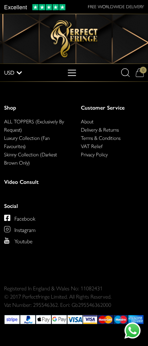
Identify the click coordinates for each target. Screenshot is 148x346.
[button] (125, 72)
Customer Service (103, 107)
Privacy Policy (94, 155)
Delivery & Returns (100, 130)
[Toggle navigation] (72, 73)
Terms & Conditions (100, 138)
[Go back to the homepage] (74, 38)
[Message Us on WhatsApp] (132, 330)
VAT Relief (92, 146)
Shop (10, 107)
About (87, 122)
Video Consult (21, 182)
